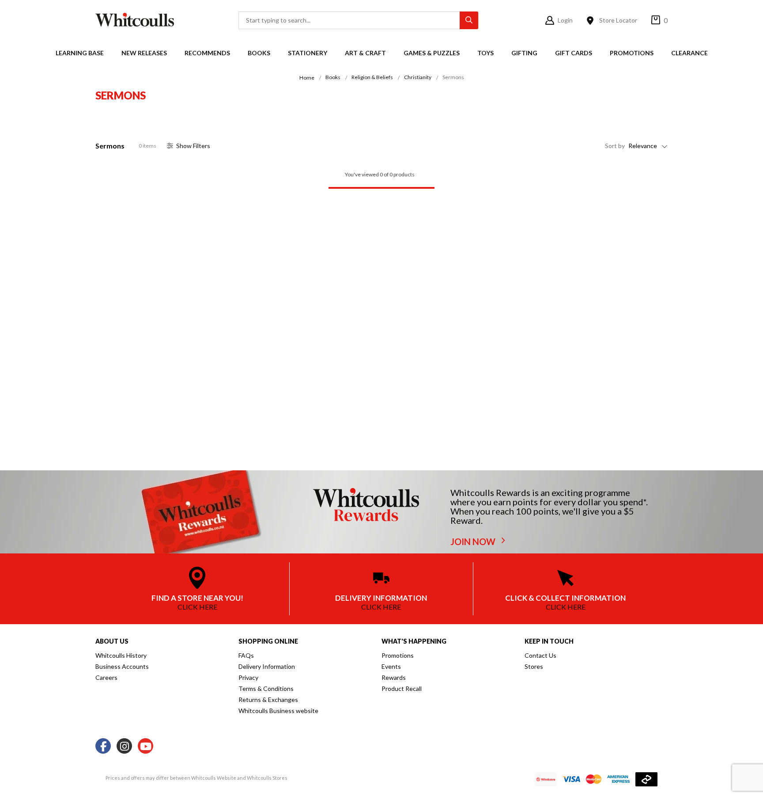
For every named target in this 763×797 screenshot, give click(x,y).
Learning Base (80, 53)
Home (306, 77)
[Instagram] (124, 746)
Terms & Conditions (266, 688)
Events (391, 666)
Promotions (631, 53)
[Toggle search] (469, 20)
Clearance (689, 53)
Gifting (524, 53)
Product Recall (402, 688)
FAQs (246, 655)
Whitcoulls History (121, 655)
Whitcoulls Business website (278, 710)
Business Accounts (122, 666)
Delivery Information (266, 666)
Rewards (394, 677)
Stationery (307, 53)
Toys (485, 53)
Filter (193, 145)
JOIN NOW (473, 541)
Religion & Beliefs (372, 77)
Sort (615, 145)
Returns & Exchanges (268, 699)
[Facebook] (103, 746)
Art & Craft (365, 53)
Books (259, 53)
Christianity (417, 77)
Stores (534, 666)
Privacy (248, 677)
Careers (106, 677)
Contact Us (540, 655)
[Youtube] (145, 746)
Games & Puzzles (432, 53)
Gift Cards (573, 53)
